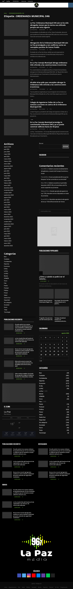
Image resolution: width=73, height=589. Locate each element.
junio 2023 (7, 231)
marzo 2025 (7, 180)
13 (54, 348)
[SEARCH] (67, 211)
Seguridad (7, 300)
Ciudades (6, 259)
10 (41, 348)
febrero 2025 (7, 183)
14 (58, 348)
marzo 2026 (7, 159)
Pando (6, 285)
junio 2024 (7, 202)
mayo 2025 (7, 176)
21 (58, 351)
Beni (5, 256)
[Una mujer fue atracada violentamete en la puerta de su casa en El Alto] (62, 294)
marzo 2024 (7, 209)
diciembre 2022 (8, 245)
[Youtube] (34, 575)
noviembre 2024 (8, 190)
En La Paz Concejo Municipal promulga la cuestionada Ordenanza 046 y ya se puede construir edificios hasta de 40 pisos (47, 124)
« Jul (40, 361)
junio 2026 (7, 151)
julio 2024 (6, 200)
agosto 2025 (7, 168)
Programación (63, 587)
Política (6, 290)
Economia (7, 266)
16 (66, 348)
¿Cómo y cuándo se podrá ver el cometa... (51, 277)
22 (62, 351)
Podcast (6, 288)
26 (50, 354)
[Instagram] (29, 575)
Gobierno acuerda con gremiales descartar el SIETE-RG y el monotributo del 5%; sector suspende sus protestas (54, 185)
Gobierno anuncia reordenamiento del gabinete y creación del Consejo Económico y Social (54, 171)
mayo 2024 (7, 204)
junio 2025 (7, 173)
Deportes (6, 264)
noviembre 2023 (8, 219)
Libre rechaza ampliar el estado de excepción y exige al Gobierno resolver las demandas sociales (24, 375)
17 (41, 351)
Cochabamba (8, 261)
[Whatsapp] (48, 575)
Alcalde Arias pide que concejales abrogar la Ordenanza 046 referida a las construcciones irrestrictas (48, 84)
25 (45, 354)
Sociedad (6, 305)
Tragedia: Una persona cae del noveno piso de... (46, 319)
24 (41, 354)
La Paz (32, 20)
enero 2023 (7, 243)
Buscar (41, 143)
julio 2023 (6, 229)
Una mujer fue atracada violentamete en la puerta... (61, 302)
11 (45, 348)
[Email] (38, 575)
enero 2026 (7, 163)
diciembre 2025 (8, 166)
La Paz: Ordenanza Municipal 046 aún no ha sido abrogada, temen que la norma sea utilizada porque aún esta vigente (49, 25)
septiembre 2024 (9, 195)
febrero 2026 (7, 161)
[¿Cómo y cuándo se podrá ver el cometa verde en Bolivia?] (54, 265)
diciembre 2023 (8, 216)
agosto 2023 (7, 226)
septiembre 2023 (9, 224)
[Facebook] (19, 575)
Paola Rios (34, 29)
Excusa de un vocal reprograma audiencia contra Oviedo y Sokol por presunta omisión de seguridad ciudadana (24, 351)
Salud (5, 295)
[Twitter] (24, 575)
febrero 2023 (7, 241)
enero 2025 (7, 185)
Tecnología (7, 312)
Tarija (5, 309)
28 (58, 354)
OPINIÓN (6, 278)
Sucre (5, 307)
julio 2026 (6, 149)
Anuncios (23, 1)
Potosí (6, 293)
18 (45, 351)
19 (50, 351)
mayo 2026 (7, 154)
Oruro (5, 281)
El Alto (6, 268)
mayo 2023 (7, 233)
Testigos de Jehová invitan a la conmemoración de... (60, 319)
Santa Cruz (7, 297)
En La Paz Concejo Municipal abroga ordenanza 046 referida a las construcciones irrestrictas (48, 64)
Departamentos (12, 587)
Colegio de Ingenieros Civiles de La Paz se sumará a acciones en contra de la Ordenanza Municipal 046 (48, 104)
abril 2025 (7, 178)
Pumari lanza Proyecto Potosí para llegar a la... (46, 301)
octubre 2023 (7, 221)
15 (62, 348)
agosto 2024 (7, 197)
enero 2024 (7, 214)
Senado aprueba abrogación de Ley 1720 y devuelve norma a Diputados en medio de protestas (55, 193)
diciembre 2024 (8, 188)
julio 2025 (6, 171)
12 (50, 348)
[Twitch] (43, 575)
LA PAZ (6, 273)
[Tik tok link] (71, 1)
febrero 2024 (7, 212)
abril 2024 (7, 207)
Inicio (5, 587)
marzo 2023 (7, 238)
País (5, 283)
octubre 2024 (7, 192)
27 (54, 354)
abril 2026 (7, 156)
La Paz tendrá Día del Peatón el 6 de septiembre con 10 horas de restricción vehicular (24, 340)
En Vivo (57, 587)
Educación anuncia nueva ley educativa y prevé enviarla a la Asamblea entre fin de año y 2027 (24, 363)
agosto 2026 (7, 147)
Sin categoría (7, 302)
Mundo (6, 276)
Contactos (30, 1)
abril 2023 (7, 236)
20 (54, 351)
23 (66, 351)
